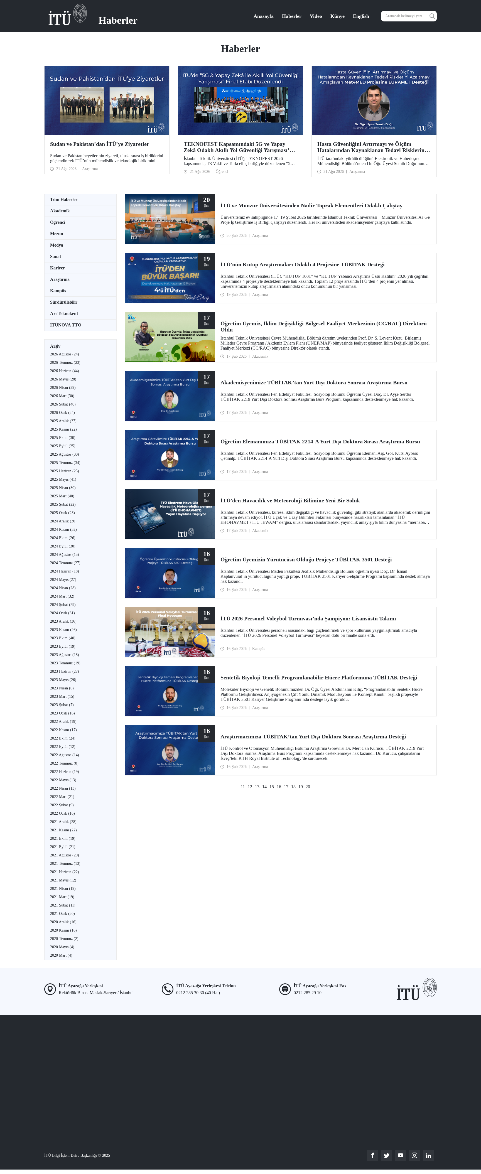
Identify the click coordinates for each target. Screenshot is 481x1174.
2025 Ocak (62, 513)
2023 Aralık (63, 621)
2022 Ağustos (64, 755)
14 (264, 786)
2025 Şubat (63, 504)
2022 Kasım (63, 730)
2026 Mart (62, 396)
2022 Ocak (62, 813)
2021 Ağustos (64, 855)
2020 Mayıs (62, 947)
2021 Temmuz (65, 863)
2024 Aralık (63, 521)
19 (300, 786)
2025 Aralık (63, 421)
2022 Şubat (62, 805)
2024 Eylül (62, 546)
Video (316, 16)
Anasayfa (264, 16)
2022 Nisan (63, 788)
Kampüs (58, 290)
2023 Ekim (62, 638)
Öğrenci (57, 222)
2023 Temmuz (65, 663)
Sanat (55, 256)
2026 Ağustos (64, 354)
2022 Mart (62, 797)
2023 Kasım (63, 630)
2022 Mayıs (63, 780)
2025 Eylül (62, 446)
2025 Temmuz (65, 463)
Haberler (291, 16)
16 (279, 786)
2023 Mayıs (63, 680)
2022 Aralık (63, 721)
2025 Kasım (63, 429)
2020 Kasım (63, 930)
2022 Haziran (64, 772)
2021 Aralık (63, 822)
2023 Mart (62, 696)
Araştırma (60, 279)
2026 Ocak (62, 413)
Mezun (56, 233)
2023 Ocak (62, 713)
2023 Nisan (62, 688)
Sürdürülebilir (63, 302)
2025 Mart (62, 496)
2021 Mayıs (63, 880)
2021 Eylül (62, 847)
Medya (56, 245)
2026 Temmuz (65, 362)
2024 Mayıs (63, 580)
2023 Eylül (62, 646)
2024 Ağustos (64, 554)
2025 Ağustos (64, 454)
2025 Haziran (64, 471)
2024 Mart (62, 596)
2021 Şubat (62, 905)
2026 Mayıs (63, 379)
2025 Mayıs (63, 479)
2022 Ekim (62, 738)
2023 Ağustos (64, 655)
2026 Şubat (63, 404)
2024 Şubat (63, 605)
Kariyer (57, 268)
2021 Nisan (63, 888)
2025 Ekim (62, 438)
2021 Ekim (62, 838)
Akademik (60, 210)
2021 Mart (62, 897)
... (236, 786)
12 (250, 786)
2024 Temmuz (65, 563)
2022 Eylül (62, 747)
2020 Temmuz (64, 939)
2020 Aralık (63, 922)
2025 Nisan (63, 488)
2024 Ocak (62, 613)
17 (286, 786)
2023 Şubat (62, 705)
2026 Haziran (64, 371)
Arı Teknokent (64, 313)
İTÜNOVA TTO (65, 325)
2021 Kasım (63, 830)
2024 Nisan (63, 588)
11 (243, 786)
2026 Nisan (63, 387)
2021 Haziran (64, 872)
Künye (337, 16)
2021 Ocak (62, 914)
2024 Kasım (63, 529)
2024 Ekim (62, 538)
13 (257, 786)
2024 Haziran (64, 571)
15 (271, 786)
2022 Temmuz (64, 763)
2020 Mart (61, 955)
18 (293, 786)
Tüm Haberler (63, 199)
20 (308, 786)
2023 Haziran (64, 671)
